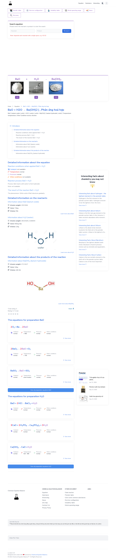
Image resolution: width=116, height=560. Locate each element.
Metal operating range (72, 505)
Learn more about (67, 214)
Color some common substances (75, 498)
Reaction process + (25, 135)
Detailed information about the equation (26, 130)
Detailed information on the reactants (26, 141)
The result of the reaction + (28, 138)
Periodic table (69, 495)
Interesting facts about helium (89, 211)
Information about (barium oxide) (28, 144)
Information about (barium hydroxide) (30, 153)
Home (9, 106)
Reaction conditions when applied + (30, 133)
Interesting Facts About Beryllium (91, 240)
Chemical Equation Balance (39, 555)
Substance (88, 3)
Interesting (96, 3)
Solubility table (70, 503)
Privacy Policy (46, 508)
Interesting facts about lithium (90, 225)
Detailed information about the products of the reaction (31, 150)
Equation (81, 3)
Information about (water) (25, 147)
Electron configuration (72, 500)
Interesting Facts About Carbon (90, 255)
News (44, 500)
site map (45, 503)
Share (70, 309)
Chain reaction (69, 493)
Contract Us (46, 505)
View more (67, 338)
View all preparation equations (40, 390)
